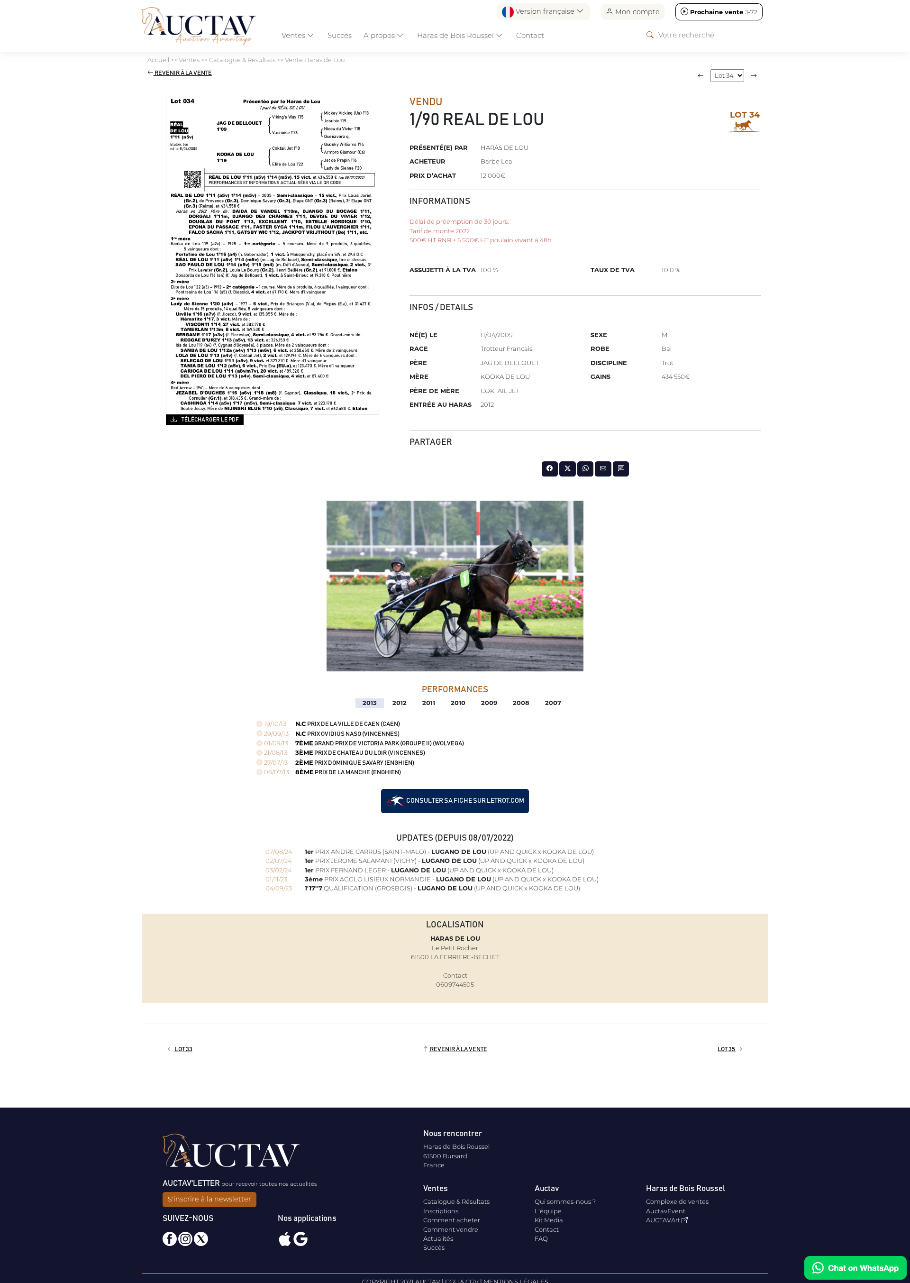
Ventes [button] (294, 35)
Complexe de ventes (677, 1201)
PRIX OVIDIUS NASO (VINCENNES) (331, 734)
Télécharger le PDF (210, 419)
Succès (340, 35)
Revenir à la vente (183, 73)
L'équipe (548, 1211)
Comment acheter (451, 1220)
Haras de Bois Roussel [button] (456, 35)
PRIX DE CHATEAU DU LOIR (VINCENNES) (344, 753)
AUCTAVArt (664, 1220)
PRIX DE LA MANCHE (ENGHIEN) (332, 773)
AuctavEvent (665, 1211)
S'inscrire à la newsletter (209, 1199)
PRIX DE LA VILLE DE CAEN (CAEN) (331, 724)
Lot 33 (183, 1049)
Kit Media (549, 1220)
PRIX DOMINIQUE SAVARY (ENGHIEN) (338, 763)
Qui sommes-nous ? (565, 1201)
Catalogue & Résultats (456, 1201)
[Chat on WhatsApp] (855, 1268)
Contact (530, 35)
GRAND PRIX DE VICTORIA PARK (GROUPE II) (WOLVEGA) (363, 744)
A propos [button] (380, 35)
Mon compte (636, 12)
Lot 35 (727, 1049)
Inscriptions (440, 1211)
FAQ (541, 1238)
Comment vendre (450, 1229)
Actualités (438, 1238)
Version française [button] (545, 11)
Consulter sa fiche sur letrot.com (464, 800)
